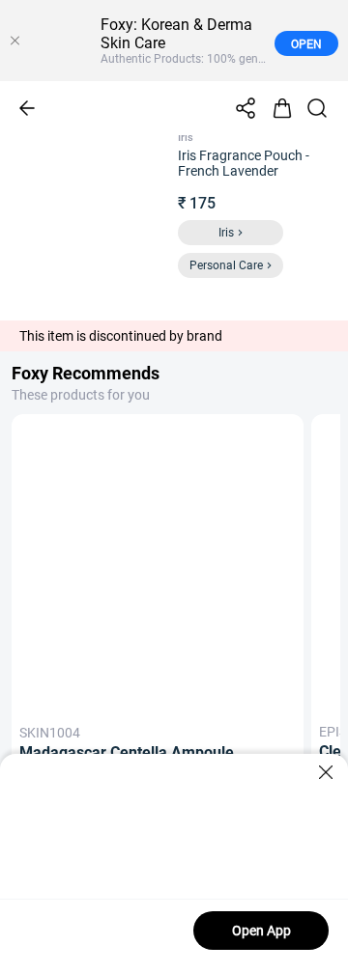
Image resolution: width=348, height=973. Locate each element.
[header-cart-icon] (282, 108)
